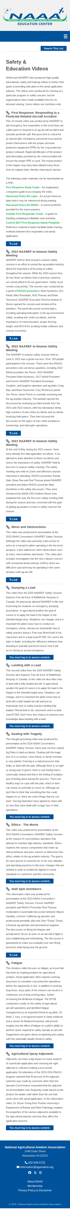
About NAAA (35, 1181)
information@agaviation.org (36, 1167)
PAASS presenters (28, 290)
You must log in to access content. (29, 657)
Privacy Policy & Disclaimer (35, 1190)
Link (15, 243)
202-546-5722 (36, 1162)
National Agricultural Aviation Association (35, 1147)
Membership (35, 1185)
